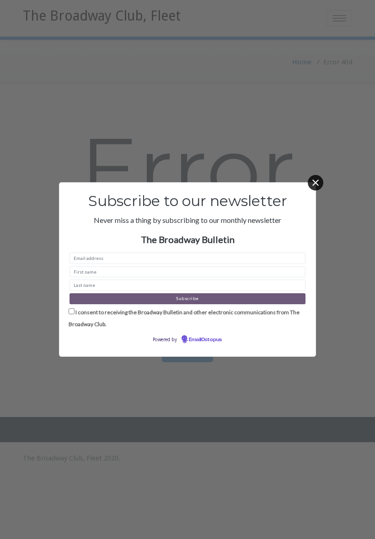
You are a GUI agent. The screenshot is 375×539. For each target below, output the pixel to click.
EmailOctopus (205, 340)
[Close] (315, 182)
